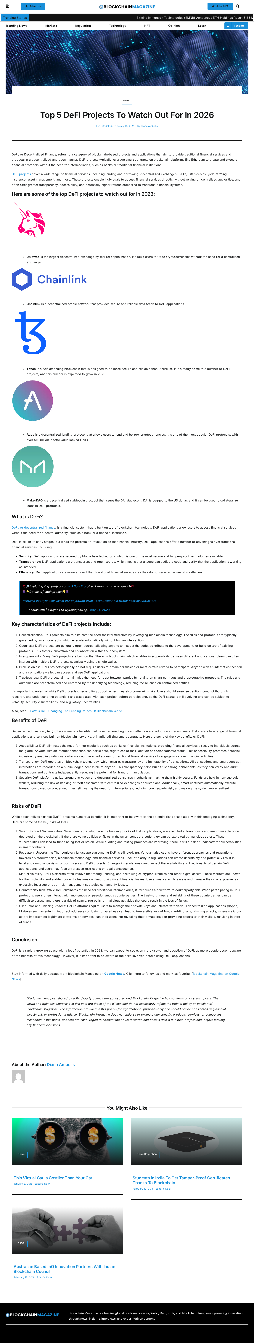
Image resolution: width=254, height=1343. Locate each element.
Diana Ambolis (149, 125)
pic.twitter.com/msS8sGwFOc (135, 601)
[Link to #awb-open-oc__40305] (241, 6)
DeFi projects (21, 174)
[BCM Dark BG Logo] (32, 1314)
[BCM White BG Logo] (127, 6)
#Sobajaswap (75, 601)
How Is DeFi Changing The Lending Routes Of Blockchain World (76, 711)
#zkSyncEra (77, 586)
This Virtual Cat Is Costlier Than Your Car (53, 1177)
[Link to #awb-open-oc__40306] (7, 6)
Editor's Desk (42, 1183)
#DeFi (90, 601)
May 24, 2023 (99, 610)
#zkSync (29, 601)
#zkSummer (103, 601)
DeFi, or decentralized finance (33, 527)
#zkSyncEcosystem (50, 601)
